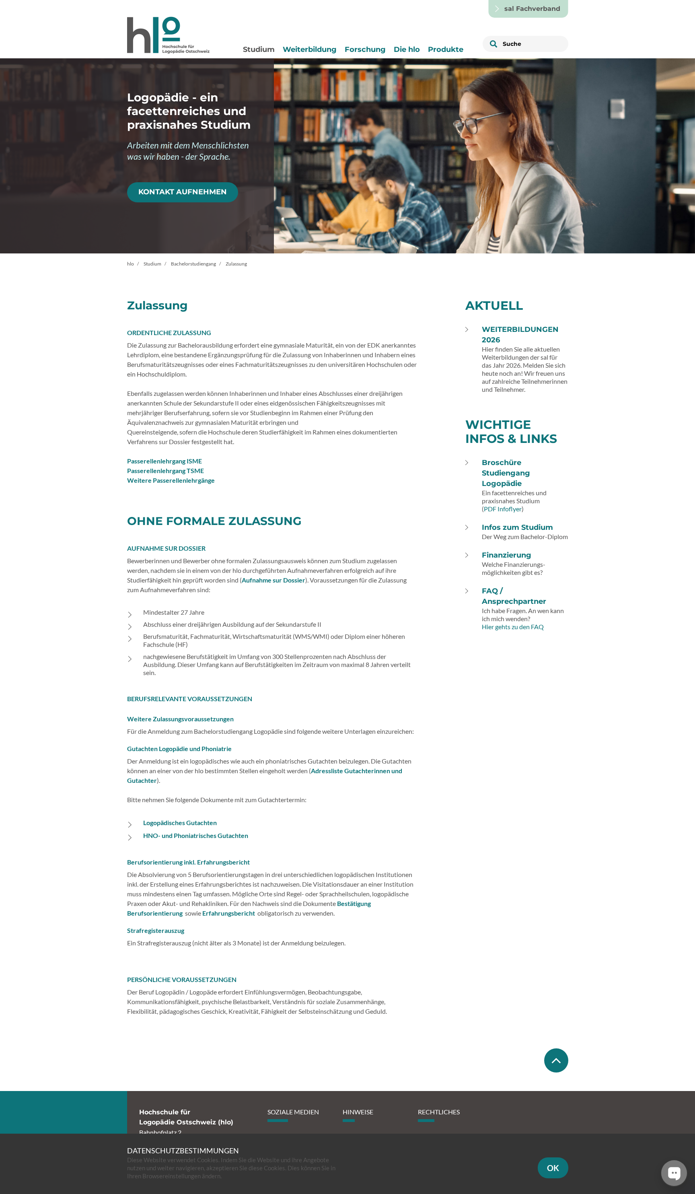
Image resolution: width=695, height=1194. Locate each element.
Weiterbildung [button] (310, 49)
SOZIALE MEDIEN (293, 1112)
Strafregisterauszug (155, 930)
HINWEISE (358, 1112)
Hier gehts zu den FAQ (513, 626)
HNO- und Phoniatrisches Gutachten (195, 835)
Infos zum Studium (517, 527)
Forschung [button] (365, 49)
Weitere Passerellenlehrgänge (171, 480)
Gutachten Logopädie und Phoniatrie (179, 748)
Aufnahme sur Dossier (273, 580)
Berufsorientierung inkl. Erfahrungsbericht (188, 862)
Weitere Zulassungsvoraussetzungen (180, 719)
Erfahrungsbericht (228, 913)
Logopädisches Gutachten (180, 822)
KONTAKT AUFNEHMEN (182, 191)
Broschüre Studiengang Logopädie (506, 473)
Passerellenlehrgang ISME (164, 461)
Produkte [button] (445, 49)
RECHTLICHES (439, 1112)
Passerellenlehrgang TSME (165, 470)
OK (553, 1168)
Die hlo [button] (407, 49)
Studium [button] (259, 49)
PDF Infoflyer (503, 509)
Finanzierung (506, 555)
